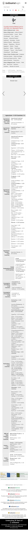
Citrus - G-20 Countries (16, 319)
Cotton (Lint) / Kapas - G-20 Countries (17, 161)
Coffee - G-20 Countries (16, 364)
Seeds (3, 72)
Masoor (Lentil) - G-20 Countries (16, 210)
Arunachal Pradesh (8, 34)
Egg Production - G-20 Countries (15, 444)
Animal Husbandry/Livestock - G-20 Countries (8, 268)
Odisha (11, 46)
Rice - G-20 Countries (16, 195)
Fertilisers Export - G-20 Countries (16, 132)
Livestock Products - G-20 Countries (20, 267)
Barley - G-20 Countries (17, 186)
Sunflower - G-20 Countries (17, 243)
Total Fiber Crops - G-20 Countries (17, 172)
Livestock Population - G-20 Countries (20, 265)
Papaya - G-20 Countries (17, 333)
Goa (12, 36)
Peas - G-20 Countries (16, 213)
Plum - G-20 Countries (16, 340)
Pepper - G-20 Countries (17, 384)
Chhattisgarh (7, 36)
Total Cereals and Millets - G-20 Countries (17, 200)
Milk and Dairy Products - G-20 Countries (5, 436)
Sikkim (11, 48)
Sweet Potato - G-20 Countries (16, 422)
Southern (6, 66)
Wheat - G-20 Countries (16, 202)
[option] (13, 93)
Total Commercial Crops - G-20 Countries (18, 152)
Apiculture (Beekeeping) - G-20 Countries (17, 305)
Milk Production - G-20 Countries (15, 438)
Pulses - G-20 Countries (16, 203)
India (17, 30)
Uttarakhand (7, 52)
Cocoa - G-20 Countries (16, 361)
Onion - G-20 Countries (16, 413)
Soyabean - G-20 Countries (17, 241)
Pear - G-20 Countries (16, 336)
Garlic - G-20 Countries (16, 381)
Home (3, 70)
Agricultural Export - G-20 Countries (6, 130)
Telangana (6, 50)
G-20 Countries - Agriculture (15, 70)
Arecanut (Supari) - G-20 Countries (17, 357)
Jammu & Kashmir (8, 60)
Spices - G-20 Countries (16, 373)
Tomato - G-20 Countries (17, 427)
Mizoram (18, 44)
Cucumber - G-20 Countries (17, 402)
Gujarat (16, 36)
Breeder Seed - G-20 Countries (17, 456)
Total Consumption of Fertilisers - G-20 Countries (18, 288)
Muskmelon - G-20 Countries (18, 328)
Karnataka (12, 40)
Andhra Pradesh (19, 32)
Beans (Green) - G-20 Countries (16, 392)
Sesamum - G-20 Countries (17, 239)
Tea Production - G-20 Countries (16, 370)
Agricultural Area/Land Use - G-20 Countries (6, 121)
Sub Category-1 (14, 76)
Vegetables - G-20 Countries (18, 385)
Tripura (12, 50)
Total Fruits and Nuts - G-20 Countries (17, 342)
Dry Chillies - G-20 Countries (15, 378)
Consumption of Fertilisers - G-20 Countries (6, 285)
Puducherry (16, 60)
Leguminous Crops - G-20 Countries (17, 218)
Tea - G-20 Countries (16, 367)
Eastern (18, 62)
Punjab (16, 46)
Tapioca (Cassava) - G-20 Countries (17, 425)
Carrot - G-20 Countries (16, 398)
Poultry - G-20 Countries (5, 447)
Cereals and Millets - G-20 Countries (17, 181)
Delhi (19, 58)
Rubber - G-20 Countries (17, 365)
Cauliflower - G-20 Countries (15, 400)
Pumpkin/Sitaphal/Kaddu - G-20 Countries (18, 419)
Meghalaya (11, 44)
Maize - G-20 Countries (16, 193)
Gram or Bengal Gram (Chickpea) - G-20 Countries (17, 207)
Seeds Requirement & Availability (16, 72)
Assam (16, 34)
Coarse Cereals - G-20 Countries (16, 188)
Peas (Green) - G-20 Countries (16, 415)
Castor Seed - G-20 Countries (15, 226)
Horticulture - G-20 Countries (6, 365)
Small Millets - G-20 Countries (15, 197)
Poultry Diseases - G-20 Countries (15, 447)
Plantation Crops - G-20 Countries (16, 349)
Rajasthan (6, 48)
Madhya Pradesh (8, 42)
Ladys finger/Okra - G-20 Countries (17, 408)
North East (9, 64)
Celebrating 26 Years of (14, 520)
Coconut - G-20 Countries (17, 363)
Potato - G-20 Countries (16, 417)
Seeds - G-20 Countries (5, 459)
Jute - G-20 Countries (16, 170)
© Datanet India (14, 528)
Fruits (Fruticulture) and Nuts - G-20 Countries (17, 308)
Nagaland (6, 46)
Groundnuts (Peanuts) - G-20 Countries (17, 229)
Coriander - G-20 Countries (17, 375)
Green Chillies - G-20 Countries (16, 405)
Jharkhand (6, 40)
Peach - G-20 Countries (16, 335)
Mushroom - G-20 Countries (17, 410)
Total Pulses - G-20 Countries (15, 215)
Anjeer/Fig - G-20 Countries (17, 314)
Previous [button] (3, 93)
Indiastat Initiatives (14, 485)
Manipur (6, 44)
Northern (16, 64)
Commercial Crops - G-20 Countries (17, 141)
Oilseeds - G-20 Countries (17, 220)
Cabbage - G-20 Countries (17, 396)
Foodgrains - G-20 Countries (17, 174)
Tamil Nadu (17, 48)
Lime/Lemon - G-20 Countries (15, 324)
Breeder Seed (13, 81)
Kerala (18, 40)
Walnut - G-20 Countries (17, 345)
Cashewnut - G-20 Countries (17, 359)
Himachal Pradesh (13, 38)
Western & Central (14, 66)
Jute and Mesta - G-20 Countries (16, 164)
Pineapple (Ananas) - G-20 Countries (17, 338)
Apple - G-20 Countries (16, 316)
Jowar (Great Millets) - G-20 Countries (17, 191)
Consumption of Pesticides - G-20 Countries (6, 295)
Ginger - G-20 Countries (16, 382)
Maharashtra (16, 42)
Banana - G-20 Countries (17, 318)
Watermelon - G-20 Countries (15, 347)
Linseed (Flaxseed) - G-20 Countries (17, 231)
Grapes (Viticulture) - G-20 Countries (17, 321)
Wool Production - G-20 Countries (20, 277)
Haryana (6, 38)
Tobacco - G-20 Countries (17, 150)
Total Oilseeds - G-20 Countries (16, 246)
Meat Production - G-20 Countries (20, 275)
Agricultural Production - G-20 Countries (6, 192)
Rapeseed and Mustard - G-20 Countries (17, 234)
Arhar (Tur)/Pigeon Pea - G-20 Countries (17, 463)
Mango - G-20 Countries (17, 326)
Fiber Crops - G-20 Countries (18, 154)
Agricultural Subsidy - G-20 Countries (6, 253)
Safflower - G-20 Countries (17, 237)
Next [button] (25, 93)
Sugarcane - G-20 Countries (17, 148)
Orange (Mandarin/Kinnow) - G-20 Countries (17, 331)
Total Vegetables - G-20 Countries (17, 429)
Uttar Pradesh (18, 50)
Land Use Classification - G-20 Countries (17, 123)
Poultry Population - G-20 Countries (16, 450)
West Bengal (14, 52)
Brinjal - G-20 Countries (16, 394)
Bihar (20, 34)
